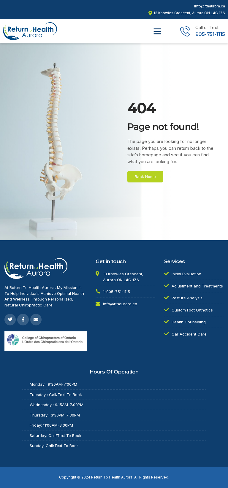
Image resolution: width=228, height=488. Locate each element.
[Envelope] (36, 319)
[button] (157, 31)
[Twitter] (10, 319)
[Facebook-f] (22, 319)
